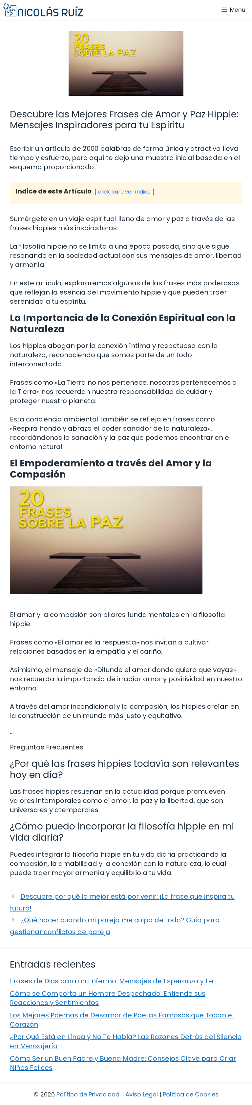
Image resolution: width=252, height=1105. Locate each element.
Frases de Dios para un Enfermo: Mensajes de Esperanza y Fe (111, 981)
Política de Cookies (191, 1094)
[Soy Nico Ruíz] (43, 10)
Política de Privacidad (87, 1094)
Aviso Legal (141, 1094)
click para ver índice (124, 191)
